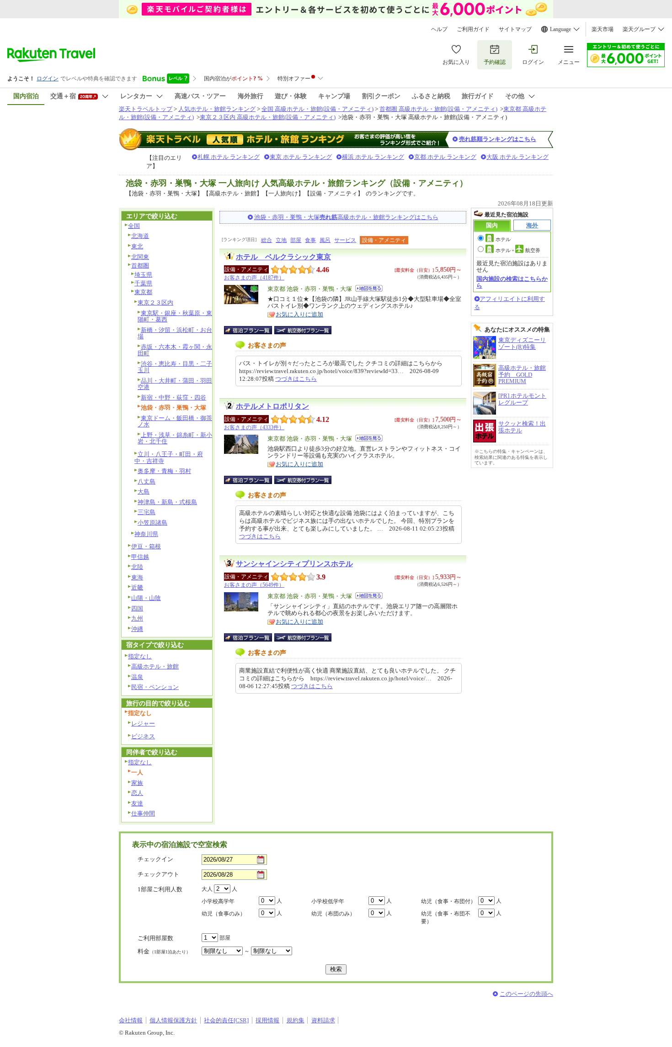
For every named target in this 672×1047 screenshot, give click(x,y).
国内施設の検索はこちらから (512, 282)
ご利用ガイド (473, 29)
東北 (137, 246)
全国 (134, 225)
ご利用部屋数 (155, 938)
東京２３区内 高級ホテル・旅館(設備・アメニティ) (268, 117)
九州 (137, 618)
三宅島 (146, 512)
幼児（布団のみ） (333, 913)
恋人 (137, 792)
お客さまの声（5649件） (254, 585)
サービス (345, 240)
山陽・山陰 (146, 598)
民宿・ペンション (155, 687)
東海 (137, 577)
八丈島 (146, 481)
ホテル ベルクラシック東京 (283, 257)
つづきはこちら (296, 378)
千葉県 (143, 283)
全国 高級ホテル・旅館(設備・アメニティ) (317, 108)
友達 (137, 803)
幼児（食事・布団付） (448, 901)
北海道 (140, 235)
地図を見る (369, 288)
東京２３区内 (155, 302)
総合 (266, 240)
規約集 (295, 1020)
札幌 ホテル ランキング (228, 156)
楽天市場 (602, 29)
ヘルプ (439, 29)
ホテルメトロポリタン (272, 406)
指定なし (140, 656)
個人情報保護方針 (173, 1020)
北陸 (137, 566)
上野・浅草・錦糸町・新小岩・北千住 (175, 438)
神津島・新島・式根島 (167, 502)
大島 (143, 491)
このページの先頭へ (526, 993)
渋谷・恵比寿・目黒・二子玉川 (175, 367)
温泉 (137, 676)
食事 (310, 240)
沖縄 (137, 629)
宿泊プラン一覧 (252, 330)
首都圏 (140, 265)
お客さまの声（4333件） (254, 427)
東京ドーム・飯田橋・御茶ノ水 (175, 421)
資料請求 (323, 1020)
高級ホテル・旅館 (155, 666)
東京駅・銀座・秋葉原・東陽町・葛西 (175, 316)
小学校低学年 (327, 901)
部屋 (295, 240)
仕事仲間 (143, 813)
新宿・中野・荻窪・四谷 (173, 397)
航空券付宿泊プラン (302, 330)
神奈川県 (146, 534)
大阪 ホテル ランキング (517, 156)
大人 (207, 889)
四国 (137, 608)
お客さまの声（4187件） (254, 277)
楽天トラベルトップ (145, 108)
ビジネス (143, 736)
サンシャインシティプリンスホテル (294, 564)
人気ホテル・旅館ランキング (217, 108)
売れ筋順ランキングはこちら (497, 139)
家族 (137, 782)
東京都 (143, 292)
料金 (164, 951)
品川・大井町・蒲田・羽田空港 (175, 384)
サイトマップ (515, 29)
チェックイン (155, 859)
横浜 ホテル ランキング (373, 156)
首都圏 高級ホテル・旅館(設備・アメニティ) (438, 108)
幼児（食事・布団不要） (445, 917)
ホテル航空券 (518, 250)
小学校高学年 (218, 901)
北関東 (140, 256)
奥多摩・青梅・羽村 (164, 471)
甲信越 (140, 556)
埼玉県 (143, 274)
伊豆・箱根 (146, 546)
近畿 (137, 587)
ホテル (503, 239)
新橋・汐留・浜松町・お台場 (175, 333)
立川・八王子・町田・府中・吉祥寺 (168, 457)
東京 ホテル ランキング (301, 156)
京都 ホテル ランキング (445, 156)
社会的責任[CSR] (226, 1020)
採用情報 (267, 1020)
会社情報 (131, 1020)
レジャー (143, 723)
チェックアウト (158, 874)
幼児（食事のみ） (223, 913)
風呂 (325, 240)
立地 (281, 240)
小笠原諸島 (152, 522)
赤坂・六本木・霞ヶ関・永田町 (175, 350)
